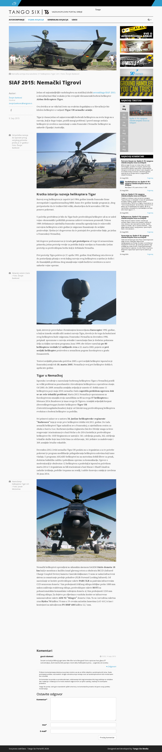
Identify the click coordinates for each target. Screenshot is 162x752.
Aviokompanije (16, 19)
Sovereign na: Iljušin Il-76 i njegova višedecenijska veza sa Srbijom (135, 236)
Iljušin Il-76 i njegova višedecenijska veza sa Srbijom (139, 120)
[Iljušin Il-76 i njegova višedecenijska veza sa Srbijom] (140, 110)
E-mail (43, 731)
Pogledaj (150, 178)
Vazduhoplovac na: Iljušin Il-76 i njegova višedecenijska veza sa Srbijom (137, 183)
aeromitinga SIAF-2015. (104, 92)
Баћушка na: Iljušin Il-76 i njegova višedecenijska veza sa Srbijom (134, 217)
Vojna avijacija (36, 19)
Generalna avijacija (57, 19)
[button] (150, 20)
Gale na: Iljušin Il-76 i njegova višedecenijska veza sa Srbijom (133, 195)
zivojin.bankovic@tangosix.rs (20, 103)
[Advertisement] (76, 628)
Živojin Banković (15, 97)
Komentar (42, 699)
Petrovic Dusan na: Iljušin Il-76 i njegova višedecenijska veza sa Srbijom (137, 162)
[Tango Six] (29, 12)
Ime (44, 725)
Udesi (74, 19)
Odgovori (111, 666)
